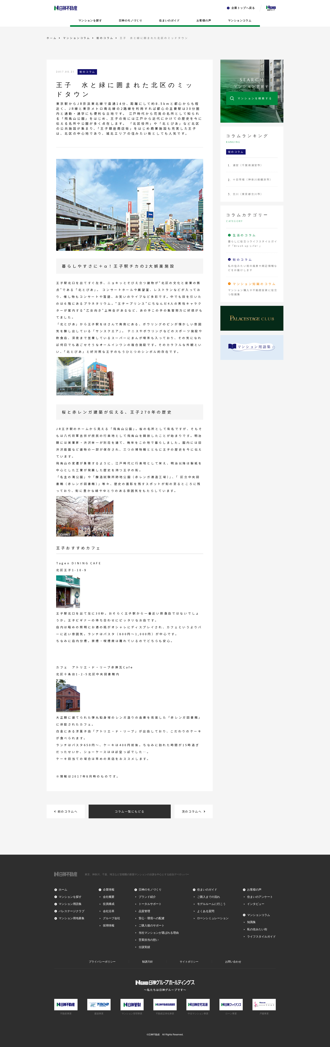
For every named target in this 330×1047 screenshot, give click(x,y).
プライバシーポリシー (102, 961)
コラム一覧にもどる (130, 811)
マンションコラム (240, 20)
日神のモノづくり (130, 20)
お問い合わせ (233, 961)
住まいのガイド (169, 20)
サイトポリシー (189, 961)
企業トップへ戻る (243, 8)
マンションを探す (90, 20)
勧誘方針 (147, 961)
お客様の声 (204, 20)
